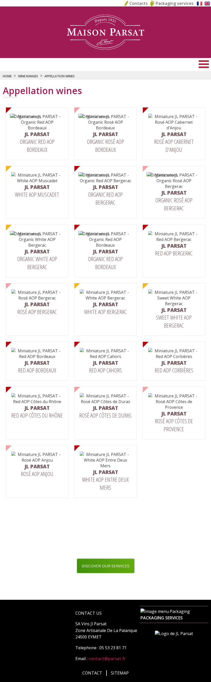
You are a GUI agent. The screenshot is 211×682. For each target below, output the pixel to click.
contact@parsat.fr (107, 658)
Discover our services (105, 565)
